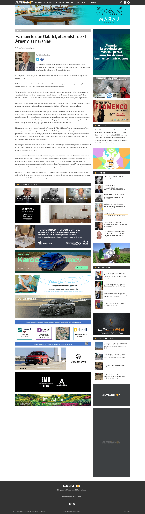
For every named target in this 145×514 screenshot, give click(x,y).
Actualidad (40, 2)
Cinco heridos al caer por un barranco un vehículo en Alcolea (116, 140)
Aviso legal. (126, 511)
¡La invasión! (108, 179)
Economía (60, 2)
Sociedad (84, 2)
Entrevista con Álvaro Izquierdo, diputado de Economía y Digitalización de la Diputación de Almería (115, 275)
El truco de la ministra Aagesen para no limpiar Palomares (114, 207)
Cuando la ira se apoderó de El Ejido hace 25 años (112, 135)
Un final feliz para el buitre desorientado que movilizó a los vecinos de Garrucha (114, 376)
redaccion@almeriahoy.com (71, 511)
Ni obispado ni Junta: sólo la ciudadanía (113, 197)
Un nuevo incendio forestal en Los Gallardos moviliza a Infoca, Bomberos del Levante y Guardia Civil (115, 345)
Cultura (69, 2)
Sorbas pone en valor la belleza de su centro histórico (115, 304)
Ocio (77, 2)
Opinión (93, 2)
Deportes (50, 2)
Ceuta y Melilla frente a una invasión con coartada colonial (114, 188)
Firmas (19, 48)
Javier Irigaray (25, 48)
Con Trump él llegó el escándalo (114, 215)
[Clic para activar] (121, 2)
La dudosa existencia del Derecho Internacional (115, 225)
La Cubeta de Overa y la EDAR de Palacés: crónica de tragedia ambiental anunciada (115, 235)
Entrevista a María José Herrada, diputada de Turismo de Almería (114, 285)
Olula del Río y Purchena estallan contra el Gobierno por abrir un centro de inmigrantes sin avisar (115, 356)
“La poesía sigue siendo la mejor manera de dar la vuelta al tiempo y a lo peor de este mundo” (115, 294)
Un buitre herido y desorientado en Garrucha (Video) (114, 366)
